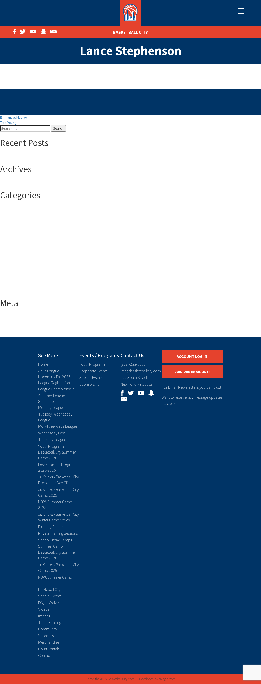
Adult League (20, 250)
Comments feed (22, 327)
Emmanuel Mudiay (13, 117)
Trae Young (8, 122)
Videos (43, 609)
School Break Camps (55, 539)
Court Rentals (48, 648)
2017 (13, 214)
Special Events (49, 596)
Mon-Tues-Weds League (57, 426)
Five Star (17, 265)
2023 (13, 234)
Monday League (51, 407)
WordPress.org (21, 332)
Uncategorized (21, 285)
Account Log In (192, 356)
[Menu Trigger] (241, 11)
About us (17, 244)
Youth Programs (51, 446)
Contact (44, 655)
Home (43, 364)
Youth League (20, 290)
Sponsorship (48, 635)
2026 (13, 239)
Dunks (14, 260)
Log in (14, 316)
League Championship (56, 389)
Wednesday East (51, 432)
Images (44, 615)
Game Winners (21, 270)
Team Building (49, 622)
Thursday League (52, 439)
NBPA (14, 275)
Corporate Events (93, 370)
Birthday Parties (50, 526)
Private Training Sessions (58, 533)
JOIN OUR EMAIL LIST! (192, 371)
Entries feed (19, 322)
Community (47, 628)
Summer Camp (21, 280)
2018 (13, 219)
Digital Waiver (49, 602)
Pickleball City (49, 589)
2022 (13, 229)
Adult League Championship (31, 255)
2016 (13, 209)
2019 (13, 224)
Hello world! (19, 156)
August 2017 (19, 182)
